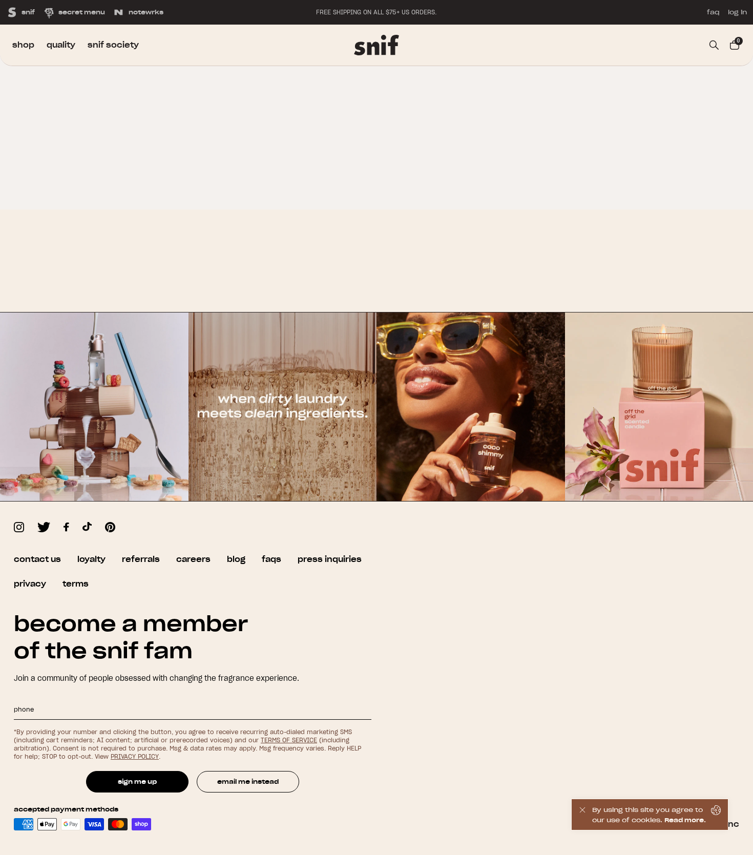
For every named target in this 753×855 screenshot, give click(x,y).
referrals (141, 559)
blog (236, 559)
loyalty (91, 559)
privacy (30, 584)
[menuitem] (376, 45)
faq (713, 12)
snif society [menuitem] (113, 45)
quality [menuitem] (61, 45)
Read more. (685, 820)
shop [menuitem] (23, 45)
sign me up (137, 781)
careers (193, 559)
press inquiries (330, 559)
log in (737, 12)
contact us (37, 559)
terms (75, 584)
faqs (271, 559)
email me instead (248, 781)
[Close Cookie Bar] (582, 814)
